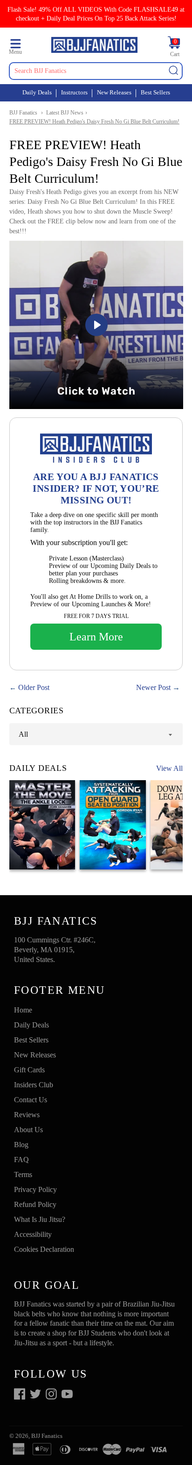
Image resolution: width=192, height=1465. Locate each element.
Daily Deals (37, 92)
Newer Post (153, 687)
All (23, 734)
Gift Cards (29, 1070)
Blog (21, 1145)
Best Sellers (155, 92)
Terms (23, 1174)
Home (23, 1010)
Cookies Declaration (44, 1249)
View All (169, 768)
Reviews (27, 1115)
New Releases (114, 92)
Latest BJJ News (64, 112)
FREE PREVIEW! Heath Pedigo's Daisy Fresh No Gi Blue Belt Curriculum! (94, 121)
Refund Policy (35, 1204)
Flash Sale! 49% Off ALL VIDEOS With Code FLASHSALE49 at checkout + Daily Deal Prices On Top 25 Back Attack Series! (96, 14)
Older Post (33, 687)
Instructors (74, 92)
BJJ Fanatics (23, 112)
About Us (28, 1130)
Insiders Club (33, 1085)
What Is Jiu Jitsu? (39, 1219)
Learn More (96, 637)
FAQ (21, 1159)
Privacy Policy (35, 1189)
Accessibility (33, 1234)
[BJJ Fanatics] (94, 46)
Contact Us (30, 1100)
